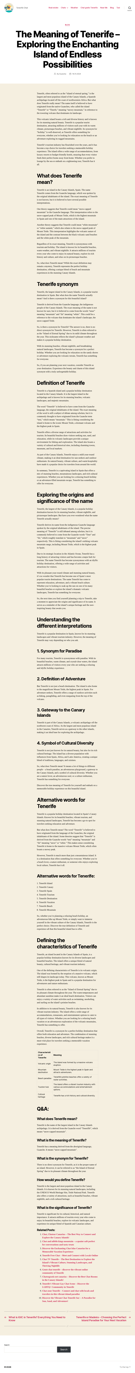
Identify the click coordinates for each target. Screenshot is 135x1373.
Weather (74, 8)
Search (6, 1345)
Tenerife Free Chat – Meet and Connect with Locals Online (70, 1255)
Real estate (53, 8)
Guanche (62, 74)
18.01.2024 (76, 74)
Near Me (103, 8)
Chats (63, 8)
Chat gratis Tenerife (89, 8)
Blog (112, 8)
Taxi (118, 8)
